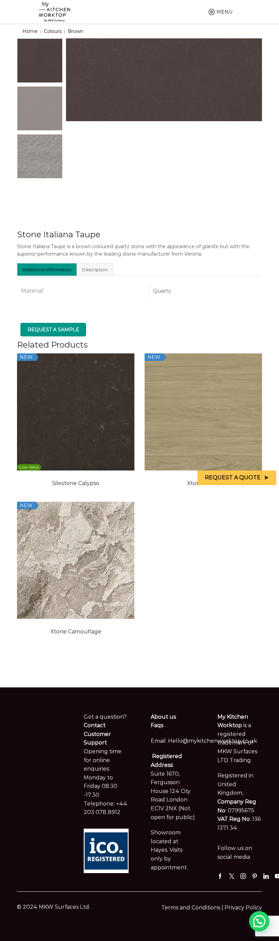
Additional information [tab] (46, 269)
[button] (259, 921)
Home (30, 31)
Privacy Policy (243, 907)
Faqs (157, 725)
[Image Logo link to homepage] (54, 11)
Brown (75, 31)
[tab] (47, 269)
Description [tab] (95, 269)
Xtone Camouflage (75, 631)
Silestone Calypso (75, 483)
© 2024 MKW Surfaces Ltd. (53, 907)
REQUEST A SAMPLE (53, 330)
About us (163, 717)
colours (53, 31)
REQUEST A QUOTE (233, 477)
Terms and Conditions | (193, 907)
